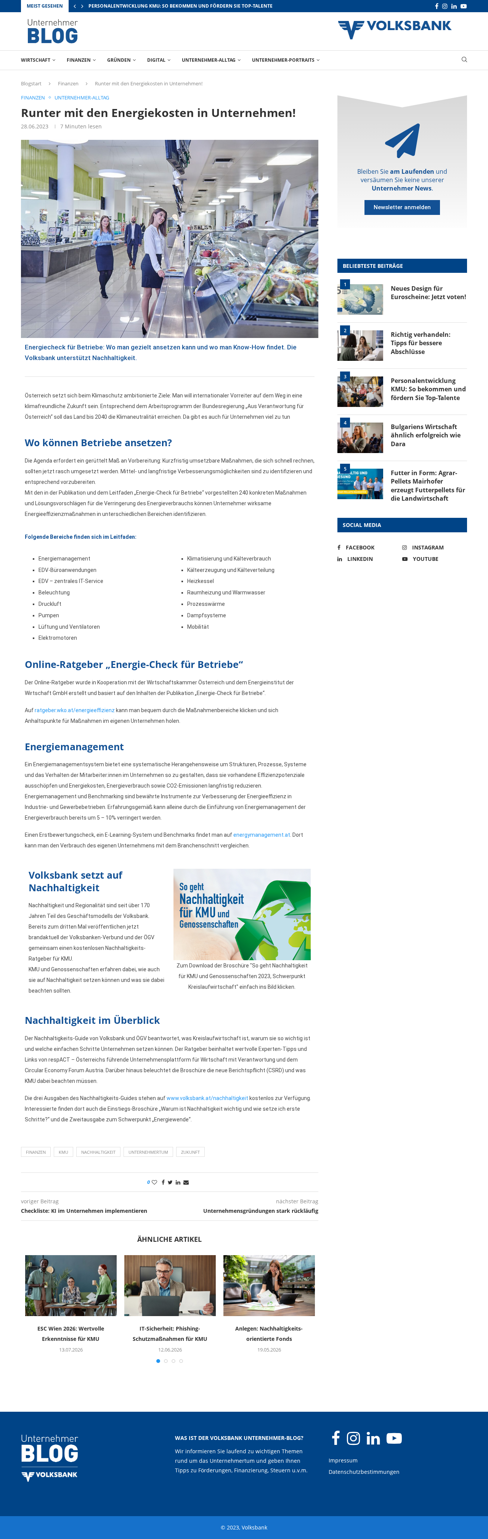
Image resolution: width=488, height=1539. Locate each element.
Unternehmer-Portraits (283, 60)
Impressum (343, 1460)
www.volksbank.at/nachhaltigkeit (207, 1098)
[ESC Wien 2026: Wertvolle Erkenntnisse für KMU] (71, 1285)
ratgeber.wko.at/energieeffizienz (75, 710)
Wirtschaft (35, 60)
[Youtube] (463, 6)
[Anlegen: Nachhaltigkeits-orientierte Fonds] (269, 1285)
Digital (156, 60)
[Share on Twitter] (170, 1182)
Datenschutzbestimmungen (364, 1471)
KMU (63, 1152)
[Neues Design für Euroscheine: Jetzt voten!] (360, 299)
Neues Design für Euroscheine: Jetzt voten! (428, 292)
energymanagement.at (261, 835)
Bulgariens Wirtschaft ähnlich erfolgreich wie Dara (426, 435)
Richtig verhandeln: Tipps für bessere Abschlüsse (421, 343)
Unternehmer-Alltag (209, 60)
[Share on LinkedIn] (178, 1182)
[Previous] (75, 6)
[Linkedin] (454, 6)
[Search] (464, 60)
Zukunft (190, 1152)
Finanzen (79, 60)
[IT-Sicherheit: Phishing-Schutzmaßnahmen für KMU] (170, 1285)
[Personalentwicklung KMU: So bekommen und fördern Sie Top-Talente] (360, 391)
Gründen (119, 60)
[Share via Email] (186, 1182)
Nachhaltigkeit (98, 1152)
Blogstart (31, 83)
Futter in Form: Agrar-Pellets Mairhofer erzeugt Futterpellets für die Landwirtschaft (428, 486)
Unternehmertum (148, 1152)
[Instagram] (445, 6)
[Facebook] (437, 6)
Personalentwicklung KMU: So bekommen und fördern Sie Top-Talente (180, 6)
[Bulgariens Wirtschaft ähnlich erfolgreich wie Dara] (360, 438)
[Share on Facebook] (163, 1182)
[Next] (82, 6)
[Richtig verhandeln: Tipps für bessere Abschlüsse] (360, 345)
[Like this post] (154, 1182)
